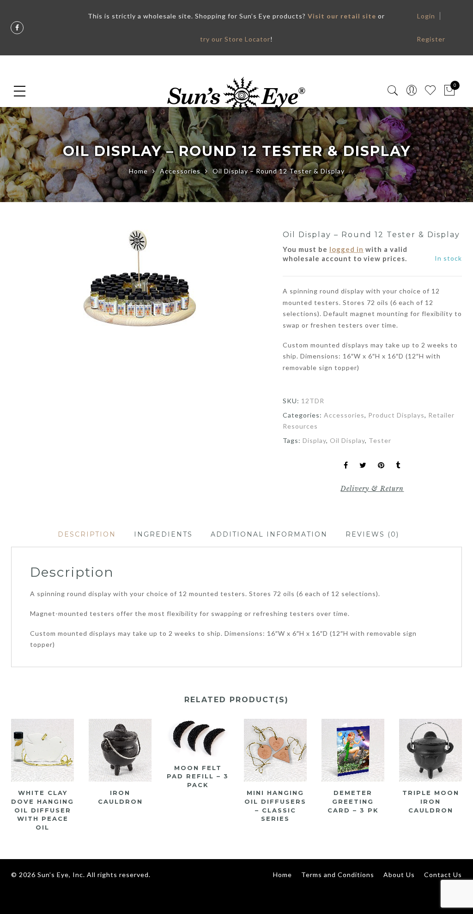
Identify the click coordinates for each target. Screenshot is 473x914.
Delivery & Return (372, 488)
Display (314, 440)
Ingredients (163, 534)
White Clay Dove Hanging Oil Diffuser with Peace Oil (42, 809)
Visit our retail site (342, 16)
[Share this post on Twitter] (363, 466)
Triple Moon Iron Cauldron (430, 801)
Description (87, 534)
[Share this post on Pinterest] (381, 466)
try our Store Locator (235, 39)
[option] (139, 278)
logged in (346, 249)
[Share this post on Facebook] (346, 466)
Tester (380, 440)
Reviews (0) (372, 534)
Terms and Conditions (337, 874)
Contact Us (443, 874)
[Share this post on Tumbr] (398, 466)
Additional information (269, 534)
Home (138, 171)
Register (431, 39)
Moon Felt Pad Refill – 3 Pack (198, 776)
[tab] (87, 534)
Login (426, 16)
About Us (399, 874)
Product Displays (396, 415)
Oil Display (347, 440)
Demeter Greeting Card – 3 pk (353, 801)
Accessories (180, 171)
